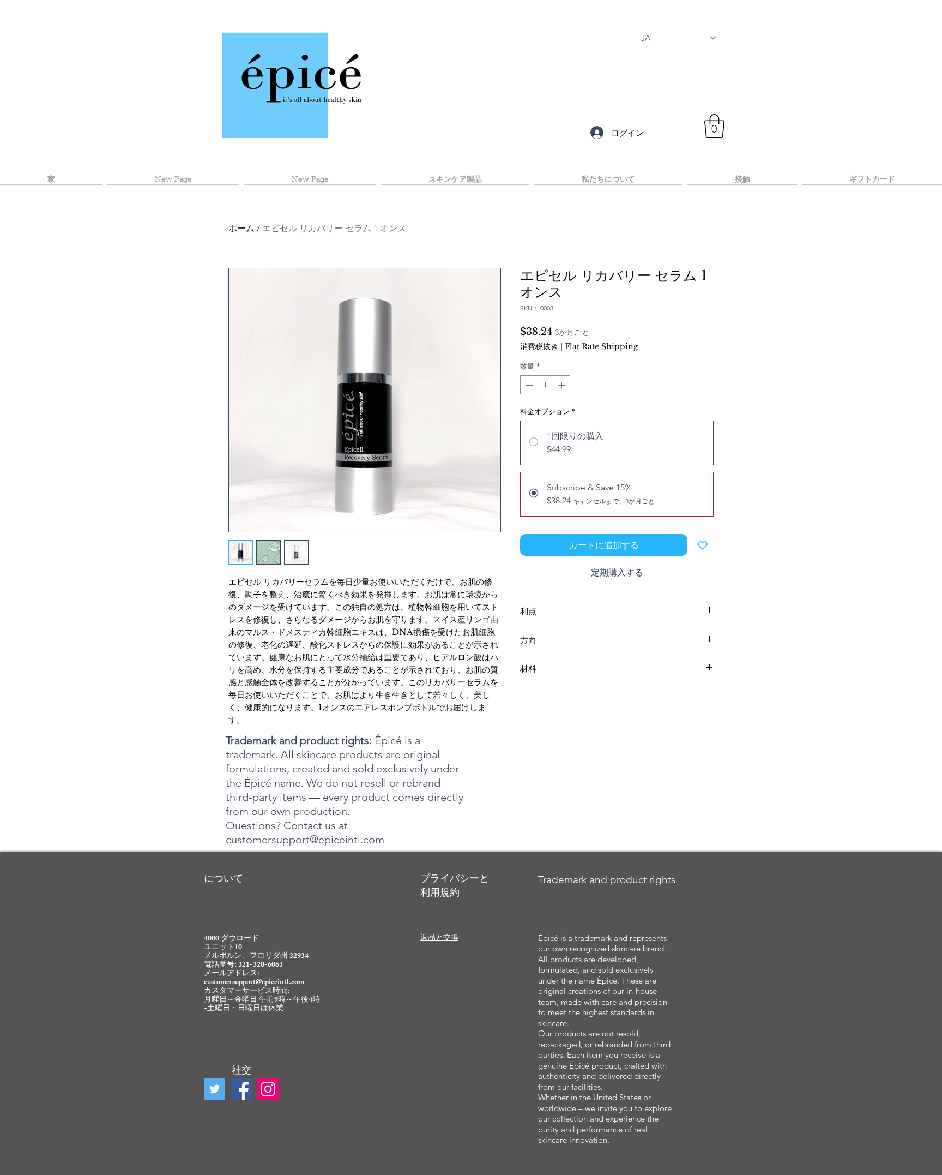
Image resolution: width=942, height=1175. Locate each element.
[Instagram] (268, 1089)
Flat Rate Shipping (601, 346)
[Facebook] (241, 1089)
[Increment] (562, 385)
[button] (714, 126)
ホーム (241, 228)
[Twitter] (214, 1089)
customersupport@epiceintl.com (305, 839)
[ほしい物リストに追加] (703, 545)
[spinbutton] (545, 385)
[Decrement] (528, 385)
